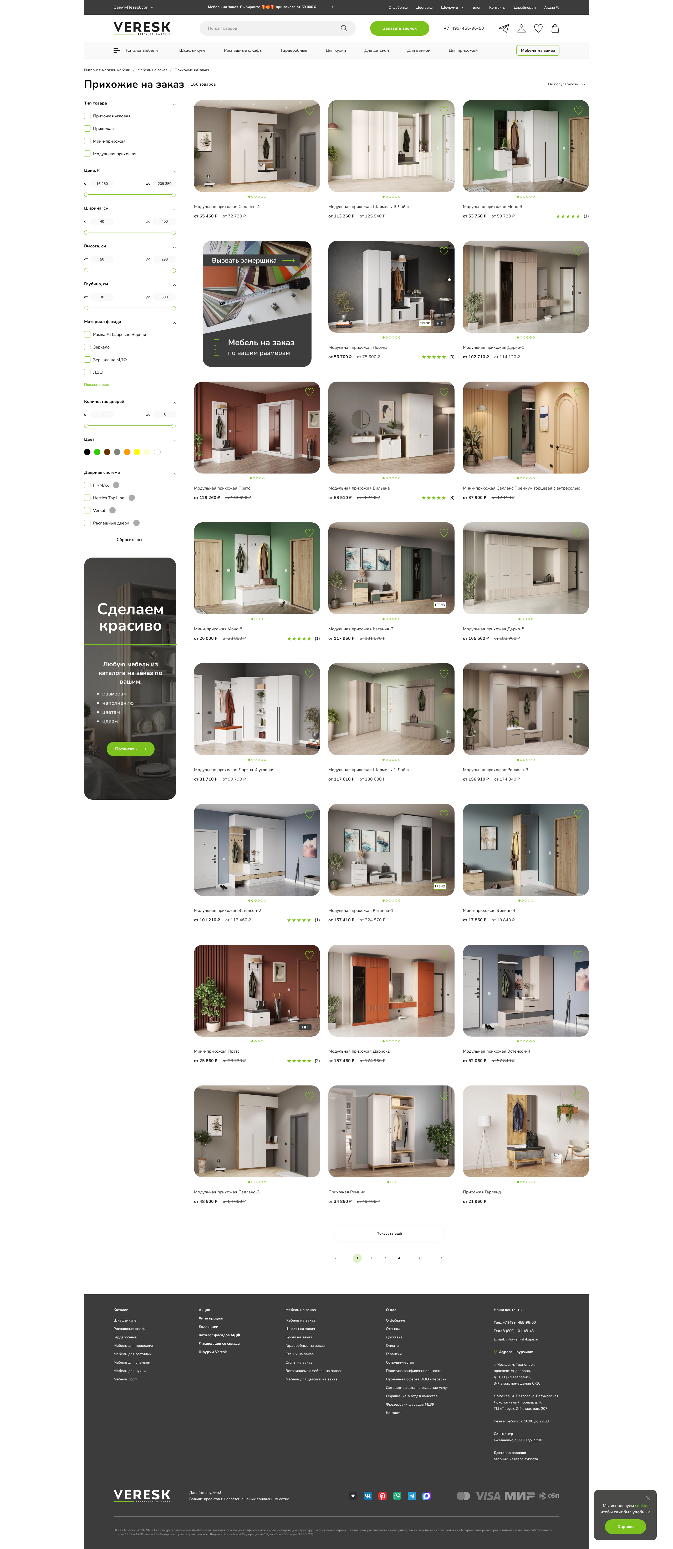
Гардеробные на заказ (305, 1345)
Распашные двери (111, 523)
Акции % (551, 7)
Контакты (497, 7)
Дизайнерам (525, 7)
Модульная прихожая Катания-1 (361, 910)
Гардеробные (125, 1337)
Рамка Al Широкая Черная (119, 334)
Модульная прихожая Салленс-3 (227, 1192)
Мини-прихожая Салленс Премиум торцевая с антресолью (521, 488)
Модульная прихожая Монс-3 (492, 207)
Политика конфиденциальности (413, 1370)
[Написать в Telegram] (503, 28)
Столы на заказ (298, 1362)
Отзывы (393, 1328)
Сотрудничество (400, 1362)
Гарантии (394, 1354)
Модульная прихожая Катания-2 (361, 629)
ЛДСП (99, 372)
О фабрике (398, 7)
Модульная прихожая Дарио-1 (493, 347)
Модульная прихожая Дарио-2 (359, 1051)
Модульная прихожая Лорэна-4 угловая (234, 770)
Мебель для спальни (132, 1362)
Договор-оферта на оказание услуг (417, 1387)
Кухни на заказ (298, 1337)
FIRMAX (101, 485)
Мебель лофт (125, 1379)
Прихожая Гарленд (482, 1192)
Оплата (392, 1345)
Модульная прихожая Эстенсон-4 (496, 1051)
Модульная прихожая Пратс (222, 488)
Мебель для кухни (130, 1370)
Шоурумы (449, 7)
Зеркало (101, 347)
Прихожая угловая (112, 116)
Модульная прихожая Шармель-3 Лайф (368, 207)
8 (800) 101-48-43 (518, 1330)
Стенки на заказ (299, 1354)
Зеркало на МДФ (110, 360)
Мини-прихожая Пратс (216, 1051)
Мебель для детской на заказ (311, 1379)
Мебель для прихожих (133, 1345)
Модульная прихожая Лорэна (358, 347)
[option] (271, 7)
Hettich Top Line (108, 498)
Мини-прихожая (109, 141)
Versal (99, 510)
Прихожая (103, 129)
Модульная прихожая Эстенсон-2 (227, 910)
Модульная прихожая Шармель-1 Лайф (368, 770)
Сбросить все (130, 540)
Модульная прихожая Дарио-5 (493, 629)
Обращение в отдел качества (412, 1396)
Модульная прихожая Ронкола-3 (495, 770)
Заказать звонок (400, 28)
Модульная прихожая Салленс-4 (227, 207)
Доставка (424, 7)
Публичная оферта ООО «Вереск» (416, 1379)
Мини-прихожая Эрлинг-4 (489, 910)
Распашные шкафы (130, 1328)
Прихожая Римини (346, 1192)
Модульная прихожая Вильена (359, 488)
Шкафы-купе (125, 1320)
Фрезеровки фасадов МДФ (410, 1404)
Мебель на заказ (300, 1320)
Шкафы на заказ (300, 1328)
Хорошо (626, 1527)
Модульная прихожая (114, 154)
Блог (477, 7)
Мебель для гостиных (133, 1354)
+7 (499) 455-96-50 (519, 1322)
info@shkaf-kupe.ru (522, 1339)
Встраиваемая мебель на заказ (313, 1370)
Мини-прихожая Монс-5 (218, 629)
